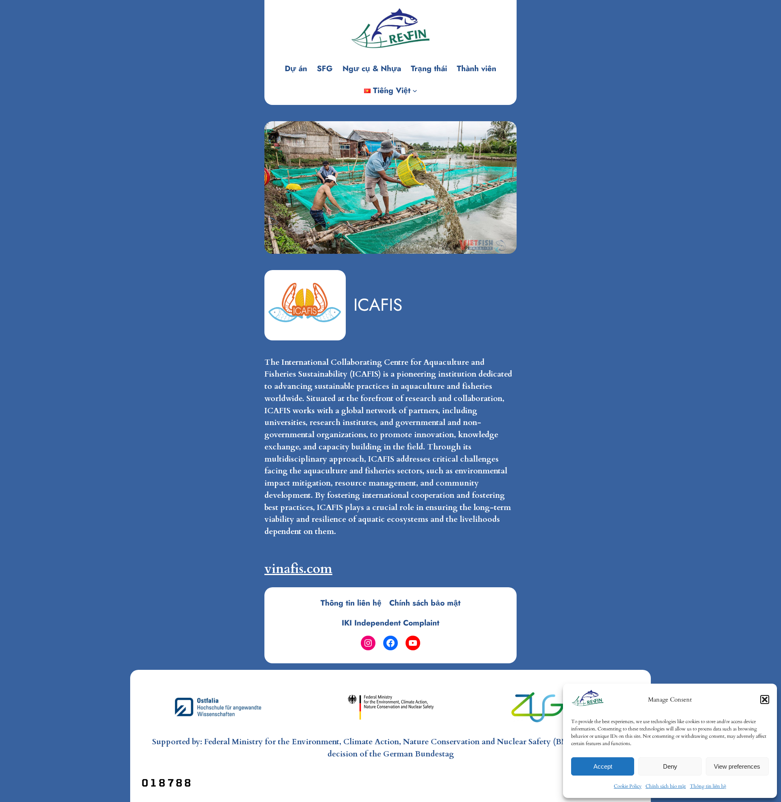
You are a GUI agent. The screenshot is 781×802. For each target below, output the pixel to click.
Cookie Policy (627, 786)
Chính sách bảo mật (666, 786)
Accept (602, 766)
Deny (670, 766)
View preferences (737, 766)
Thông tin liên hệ (708, 786)
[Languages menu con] (414, 90)
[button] (765, 699)
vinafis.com (298, 569)
